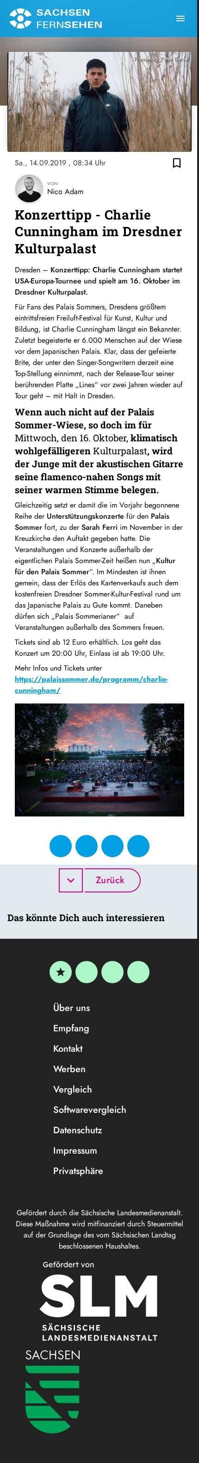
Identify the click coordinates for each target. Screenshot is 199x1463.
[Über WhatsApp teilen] (112, 846)
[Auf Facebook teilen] (61, 846)
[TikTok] (138, 972)
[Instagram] (112, 972)
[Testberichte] (61, 972)
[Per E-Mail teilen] (138, 846)
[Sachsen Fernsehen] (55, 18)
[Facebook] (86, 972)
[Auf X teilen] (86, 846)
